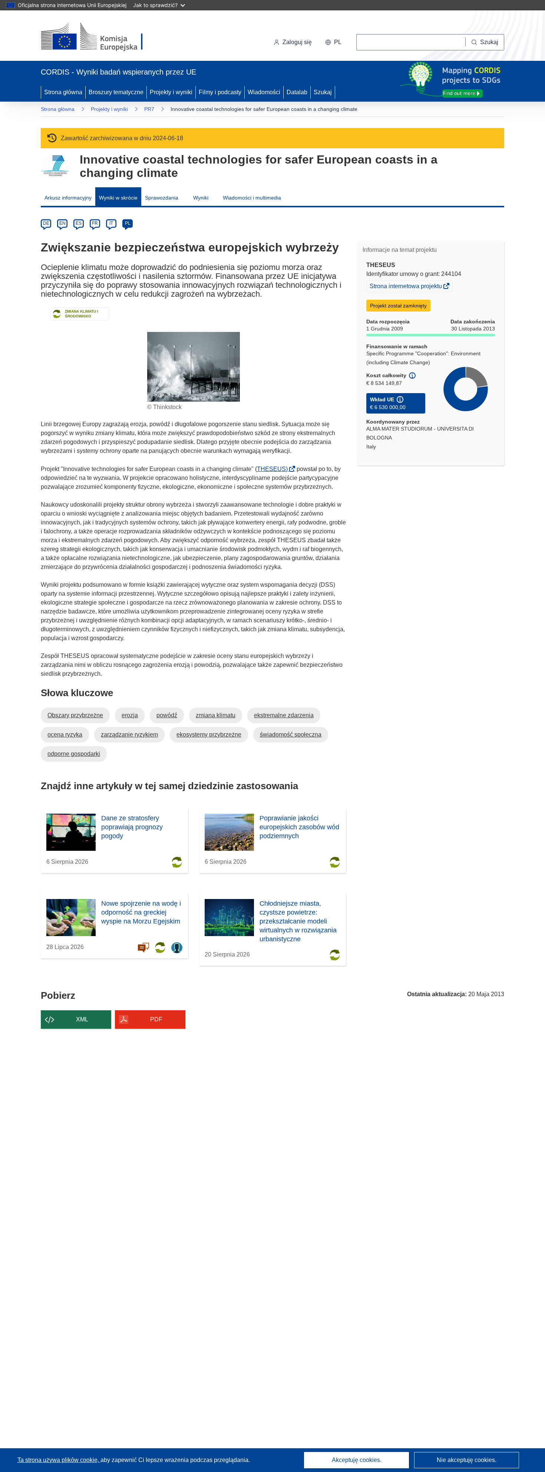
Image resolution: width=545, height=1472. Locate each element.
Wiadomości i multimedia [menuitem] (252, 198)
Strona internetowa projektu (406, 287)
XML (82, 1019)
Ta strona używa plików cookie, (58, 1460)
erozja (130, 715)
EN (62, 223)
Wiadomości (264, 92)
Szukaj (323, 92)
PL (128, 223)
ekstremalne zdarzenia (284, 715)
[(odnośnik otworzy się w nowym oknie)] (101, 37)
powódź (166, 715)
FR (95, 223)
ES (79, 223)
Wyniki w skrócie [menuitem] (118, 198)
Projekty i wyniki (171, 92)
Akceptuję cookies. (357, 1460)
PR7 (149, 109)
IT (111, 223)
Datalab (297, 92)
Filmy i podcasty (220, 92)
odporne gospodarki (73, 754)
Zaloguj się (297, 42)
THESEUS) (274, 469)
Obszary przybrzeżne (75, 715)
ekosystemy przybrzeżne (208, 734)
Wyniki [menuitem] (200, 198)
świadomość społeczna (290, 734)
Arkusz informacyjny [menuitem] (68, 198)
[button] (333, 42)
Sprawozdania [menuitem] (161, 198)
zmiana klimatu (215, 715)
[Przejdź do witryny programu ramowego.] (55, 166)
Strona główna (63, 92)
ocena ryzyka (64, 734)
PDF (156, 1019)
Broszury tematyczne (116, 92)
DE (46, 223)
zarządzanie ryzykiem (129, 734)
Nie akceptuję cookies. (466, 1460)
